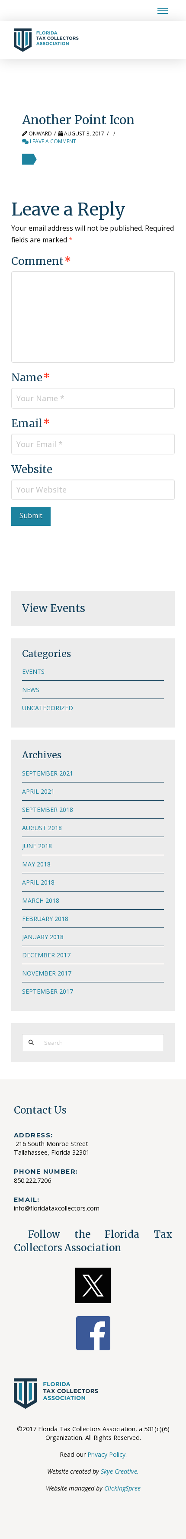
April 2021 (38, 791)
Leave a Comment (52, 141)
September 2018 (47, 809)
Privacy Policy (106, 1454)
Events (33, 671)
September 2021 (47, 773)
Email (30, 423)
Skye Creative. (120, 1471)
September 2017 (47, 991)
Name (30, 377)
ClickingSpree (122, 1488)
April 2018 (38, 882)
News (30, 690)
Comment (41, 261)
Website (31, 469)
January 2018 (43, 937)
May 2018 (36, 864)
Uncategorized (47, 708)
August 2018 (42, 828)
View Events (53, 608)
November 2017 (46, 973)
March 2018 (40, 900)
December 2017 (46, 955)
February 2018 (45, 918)
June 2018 (37, 846)
